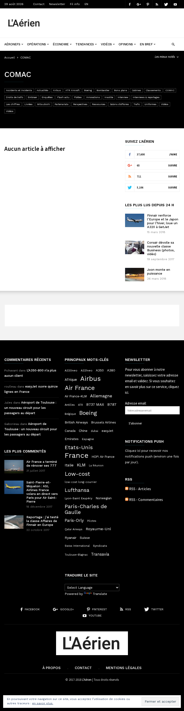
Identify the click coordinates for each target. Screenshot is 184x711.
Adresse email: (135, 403)
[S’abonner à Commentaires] (126, 499)
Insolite (108, 97)
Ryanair (70, 538)
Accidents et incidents (19, 90)
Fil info (75, 4)
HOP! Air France (103, 456)
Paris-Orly (74, 520)
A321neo (86, 370)
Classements (153, 90)
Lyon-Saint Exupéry (78, 498)
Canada (70, 431)
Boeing (88, 90)
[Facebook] (129, 4)
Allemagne (101, 396)
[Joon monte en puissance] (134, 274)
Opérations (36, 44)
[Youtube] (175, 4)
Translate (100, 594)
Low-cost (77, 474)
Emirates (72, 439)
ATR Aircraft (72, 90)
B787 (111, 404)
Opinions (126, 44)
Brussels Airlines (103, 422)
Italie (69, 465)
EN (86, 4)
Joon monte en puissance (158, 271)
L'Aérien (87, 680)
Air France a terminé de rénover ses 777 (41, 463)
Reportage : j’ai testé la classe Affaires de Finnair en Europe (42, 521)
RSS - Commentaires (146, 499)
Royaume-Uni (98, 529)
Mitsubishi (43, 104)
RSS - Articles (140, 488)
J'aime (173, 154)
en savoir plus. (42, 703)
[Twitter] (166, 4)
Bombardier (103, 90)
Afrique (71, 379)
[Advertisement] (114, 19)
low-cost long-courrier (81, 482)
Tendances (84, 44)
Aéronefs (12, 44)
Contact (38, 4)
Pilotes (91, 521)
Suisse (85, 538)
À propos (51, 668)
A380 (111, 370)
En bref (146, 44)
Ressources (98, 104)
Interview (123, 97)
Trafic (136, 104)
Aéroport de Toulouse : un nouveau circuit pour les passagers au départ (30, 408)
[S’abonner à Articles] (126, 488)
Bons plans (120, 90)
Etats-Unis (79, 447)
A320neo (71, 370)
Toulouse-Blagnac (76, 554)
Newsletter (57, 4)
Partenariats (62, 104)
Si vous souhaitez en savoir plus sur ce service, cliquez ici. (152, 387)
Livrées (28, 104)
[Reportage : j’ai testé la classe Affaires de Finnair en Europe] (13, 522)
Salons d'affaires (119, 104)
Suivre (172, 165)
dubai (94, 431)
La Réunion (96, 465)
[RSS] (156, 4)
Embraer (32, 97)
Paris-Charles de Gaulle (86, 509)
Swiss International (77, 545)
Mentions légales (124, 668)
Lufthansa (77, 490)
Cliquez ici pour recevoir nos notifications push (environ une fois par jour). (152, 456)
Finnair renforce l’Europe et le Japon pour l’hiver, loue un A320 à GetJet (162, 221)
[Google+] (138, 4)
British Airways (76, 422)
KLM (81, 464)
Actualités (42, 90)
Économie (61, 44)
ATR (80, 404)
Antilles (70, 404)
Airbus (57, 90)
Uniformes (150, 104)
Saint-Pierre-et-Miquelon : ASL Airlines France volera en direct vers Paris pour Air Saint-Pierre (42, 492)
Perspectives (80, 104)
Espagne (88, 439)
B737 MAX (95, 404)
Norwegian (104, 498)
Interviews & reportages (146, 97)
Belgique (70, 414)
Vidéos (106, 44)
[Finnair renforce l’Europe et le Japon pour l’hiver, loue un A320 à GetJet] (134, 220)
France (76, 455)
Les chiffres (13, 104)
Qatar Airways (73, 529)
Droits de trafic (14, 97)
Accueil (9, 57)
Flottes (78, 97)
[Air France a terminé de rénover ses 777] (13, 466)
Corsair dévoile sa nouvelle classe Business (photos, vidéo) (161, 248)
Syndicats (100, 545)
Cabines (136, 90)
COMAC (169, 90)
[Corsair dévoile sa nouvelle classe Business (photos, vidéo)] (134, 247)
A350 (100, 370)
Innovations (93, 97)
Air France (80, 388)
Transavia (100, 554)
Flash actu (63, 97)
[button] (173, 43)
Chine (83, 431)
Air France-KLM (76, 396)
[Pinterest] (147, 4)
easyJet (107, 431)
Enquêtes (47, 97)
